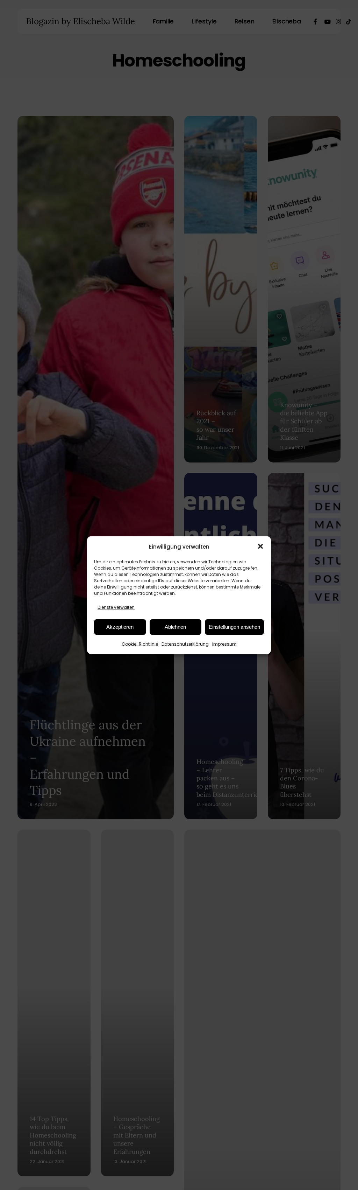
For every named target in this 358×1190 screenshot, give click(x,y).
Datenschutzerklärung (185, 644)
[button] (260, 546)
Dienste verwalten (116, 607)
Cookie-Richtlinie (140, 644)
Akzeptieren (120, 627)
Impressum (224, 644)
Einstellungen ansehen (234, 627)
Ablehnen (175, 627)
